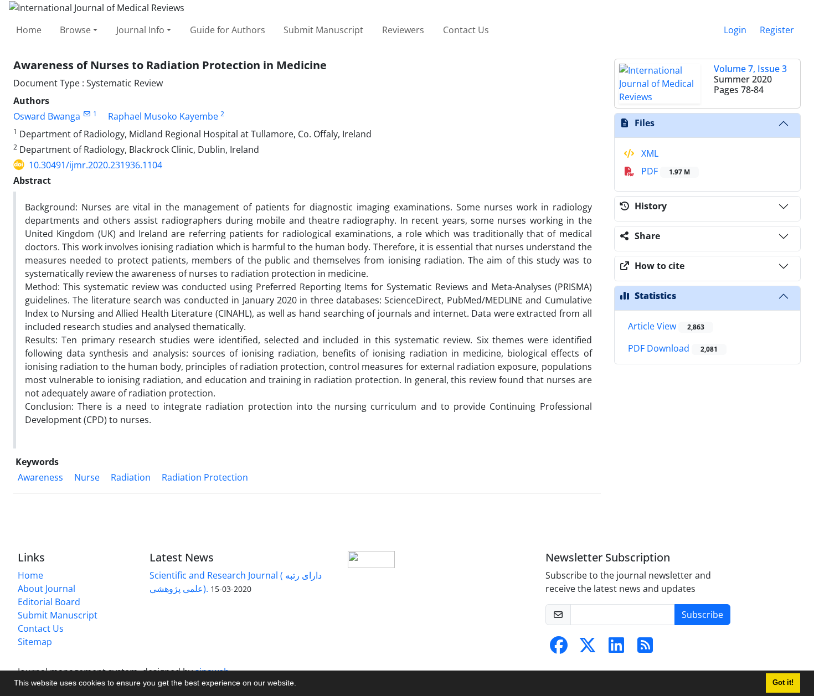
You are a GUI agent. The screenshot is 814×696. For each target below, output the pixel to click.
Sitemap (35, 642)
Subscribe (702, 615)
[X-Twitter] (587, 648)
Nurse (87, 477)
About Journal (46, 588)
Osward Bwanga (46, 116)
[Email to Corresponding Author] (87, 113)
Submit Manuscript (323, 30)
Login (735, 30)
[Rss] (645, 648)
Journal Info (140, 30)
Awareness (40, 477)
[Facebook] (558, 648)
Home (29, 30)
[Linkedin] (616, 648)
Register (777, 30)
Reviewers (403, 30)
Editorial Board (49, 602)
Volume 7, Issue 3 (750, 69)
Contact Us (466, 30)
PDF (664, 171)
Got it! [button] (783, 683)
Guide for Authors (227, 30)
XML (648, 153)
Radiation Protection (205, 477)
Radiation (131, 477)
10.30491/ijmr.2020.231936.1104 (95, 165)
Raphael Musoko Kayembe (163, 116)
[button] (300, 684)
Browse (75, 30)
